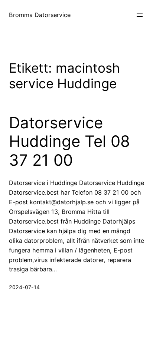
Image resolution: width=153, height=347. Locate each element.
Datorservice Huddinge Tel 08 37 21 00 (69, 141)
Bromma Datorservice (40, 15)
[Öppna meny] (139, 15)
